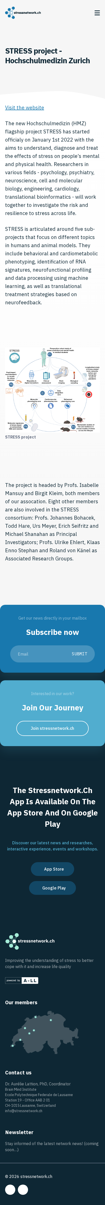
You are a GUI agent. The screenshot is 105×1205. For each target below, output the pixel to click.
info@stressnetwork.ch (23, 1111)
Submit (79, 653)
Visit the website (24, 107)
